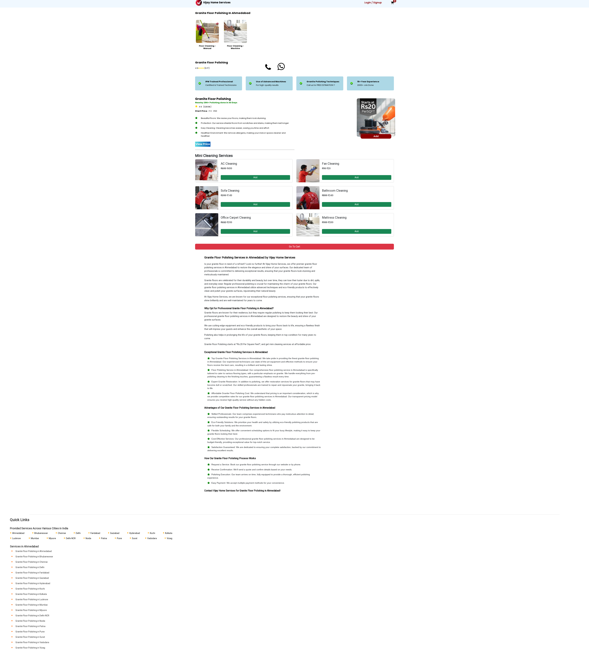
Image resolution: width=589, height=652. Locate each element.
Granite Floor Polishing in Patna (30, 626)
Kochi (152, 533)
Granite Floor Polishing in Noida (30, 621)
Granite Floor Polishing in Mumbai (31, 605)
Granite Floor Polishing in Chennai (31, 562)
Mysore (52, 538)
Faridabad (95, 533)
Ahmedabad (18, 533)
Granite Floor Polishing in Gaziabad (32, 578)
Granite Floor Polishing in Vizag (30, 647)
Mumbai (35, 538)
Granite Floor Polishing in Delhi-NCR (32, 615)
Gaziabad (114, 533)
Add (255, 177)
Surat (134, 538)
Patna (104, 538)
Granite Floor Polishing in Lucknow (31, 599)
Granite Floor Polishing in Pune (30, 631)
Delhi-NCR (71, 538)
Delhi (78, 533)
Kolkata (168, 533)
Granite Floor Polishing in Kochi (30, 589)
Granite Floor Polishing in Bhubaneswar (34, 556)
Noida (88, 538)
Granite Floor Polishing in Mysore (31, 610)
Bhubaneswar (41, 533)
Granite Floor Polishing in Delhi (29, 567)
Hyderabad (134, 533)
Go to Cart (294, 246)
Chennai (62, 533)
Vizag (169, 538)
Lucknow (16, 538)
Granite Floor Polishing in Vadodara (32, 642)
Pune (119, 538)
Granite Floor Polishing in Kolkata (31, 594)
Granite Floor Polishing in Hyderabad (32, 583)
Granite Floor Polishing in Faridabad (32, 572)
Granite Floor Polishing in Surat (30, 637)
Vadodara (152, 538)
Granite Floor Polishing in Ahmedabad (33, 551)
